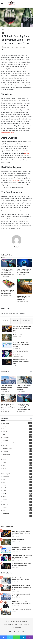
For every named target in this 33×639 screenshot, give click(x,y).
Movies (4, 507)
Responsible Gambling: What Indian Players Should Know (23, 297)
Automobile (5, 476)
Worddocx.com (16, 627)
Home (5, 29)
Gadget (4, 496)
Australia (16, 180)
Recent (15, 321)
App (3, 479)
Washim (6, 47)
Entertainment (6, 471)
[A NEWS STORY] (11, 3)
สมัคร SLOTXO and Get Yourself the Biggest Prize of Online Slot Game (22, 328)
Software (5, 504)
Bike (3, 510)
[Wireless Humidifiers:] (7, 337)
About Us (10, 624)
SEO (3, 482)
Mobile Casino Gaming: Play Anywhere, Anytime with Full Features (8, 291)
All (8, 29)
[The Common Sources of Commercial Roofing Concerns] (24, 380)
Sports (4, 459)
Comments (26, 321)
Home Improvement (8, 443)
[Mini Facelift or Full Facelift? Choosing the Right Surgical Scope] (6, 604)
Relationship (5, 513)
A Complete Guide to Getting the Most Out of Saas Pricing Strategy (21, 344)
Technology (5, 437)
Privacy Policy (18, 624)
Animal (4, 516)
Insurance (5, 502)
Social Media (6, 454)
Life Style (5, 440)
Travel (4, 462)
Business (4, 431)
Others (4, 465)
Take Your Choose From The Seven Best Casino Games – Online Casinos (20, 352)
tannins (26, 153)
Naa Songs (5, 423)
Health (4, 434)
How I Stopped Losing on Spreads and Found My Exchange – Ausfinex (24, 270)
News (4, 426)
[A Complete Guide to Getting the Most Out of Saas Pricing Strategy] (7, 345)
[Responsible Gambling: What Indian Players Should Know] (24, 286)
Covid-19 (5, 499)
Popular (5, 321)
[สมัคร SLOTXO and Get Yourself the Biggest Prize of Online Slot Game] (7, 329)
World (4, 493)
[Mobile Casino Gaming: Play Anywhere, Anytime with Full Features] (8, 283)
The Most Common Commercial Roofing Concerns (6, 387)
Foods (4, 468)
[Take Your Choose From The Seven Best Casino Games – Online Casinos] (7, 353)
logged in (11, 313)
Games (4, 457)
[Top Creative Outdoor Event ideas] (6, 612)
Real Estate (5, 488)
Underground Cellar (7, 133)
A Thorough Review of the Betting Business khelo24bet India (21, 361)
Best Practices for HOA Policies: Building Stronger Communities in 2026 (21, 587)
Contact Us (26, 624)
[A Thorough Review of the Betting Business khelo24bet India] (7, 362)
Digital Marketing (7, 448)
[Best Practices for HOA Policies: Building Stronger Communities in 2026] (8, 398)
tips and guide (6, 473)
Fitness (4, 485)
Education (5, 451)
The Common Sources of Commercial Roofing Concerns (24, 387)
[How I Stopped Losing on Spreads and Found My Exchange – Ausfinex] (24, 263)
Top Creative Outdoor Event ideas (21, 609)
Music (4, 490)
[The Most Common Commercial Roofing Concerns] (8, 380)
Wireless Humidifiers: (19, 335)
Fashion (4, 445)
